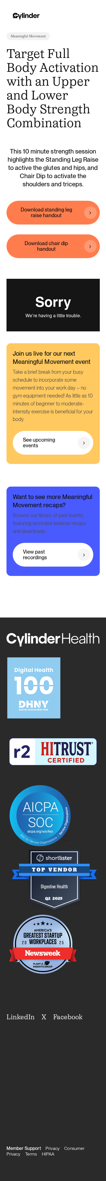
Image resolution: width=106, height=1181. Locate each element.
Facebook (68, 1017)
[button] (16, 16)
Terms (31, 1154)
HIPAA (48, 1154)
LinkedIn (21, 1017)
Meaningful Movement (28, 36)
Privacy (53, 1148)
